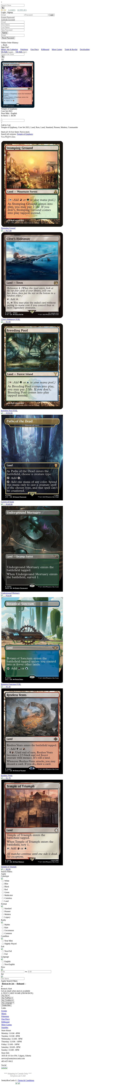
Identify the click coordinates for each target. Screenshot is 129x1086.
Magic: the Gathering (9, 49)
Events (4, 1011)
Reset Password (8, 38)
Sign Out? (5, 47)
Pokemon (5, 1016)
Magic (3, 1014)
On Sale (7, 52)
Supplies (4, 1027)
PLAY (3, 10)
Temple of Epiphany (25, 134)
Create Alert (6, 1005)
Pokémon (24, 49)
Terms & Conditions (26, 1080)
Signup (4, 33)
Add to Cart (5, 125)
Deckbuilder (85, 49)
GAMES (11, 10)
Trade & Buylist (71, 49)
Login (52, 15)
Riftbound (45, 49)
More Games (57, 49)
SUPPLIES (22, 10)
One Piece (34, 49)
